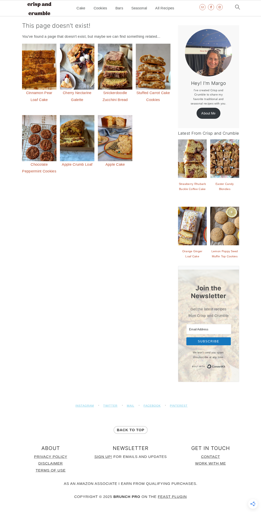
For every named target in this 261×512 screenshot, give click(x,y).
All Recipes (164, 8)
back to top (130, 430)
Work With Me (210, 463)
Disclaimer (50, 463)
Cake (80, 8)
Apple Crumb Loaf (77, 164)
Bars (119, 8)
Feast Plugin (172, 497)
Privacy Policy (50, 457)
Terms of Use (51, 470)
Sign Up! (103, 457)
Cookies (100, 8)
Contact (210, 457)
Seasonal (139, 8)
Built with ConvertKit (225, 365)
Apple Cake (115, 164)
